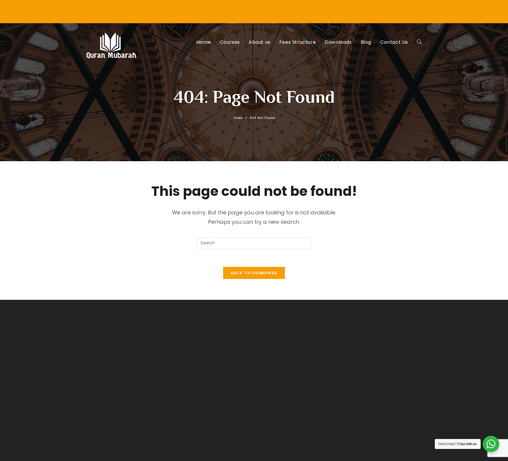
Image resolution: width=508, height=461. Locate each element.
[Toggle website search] (419, 42)
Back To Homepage (254, 273)
